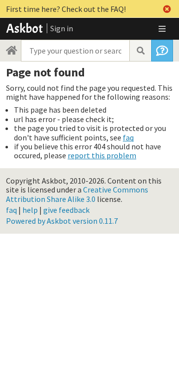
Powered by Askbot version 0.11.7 (62, 221)
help (30, 210)
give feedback (66, 210)
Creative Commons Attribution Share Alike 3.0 (77, 194)
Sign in (61, 28)
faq (128, 137)
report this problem (102, 155)
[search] (140, 51)
